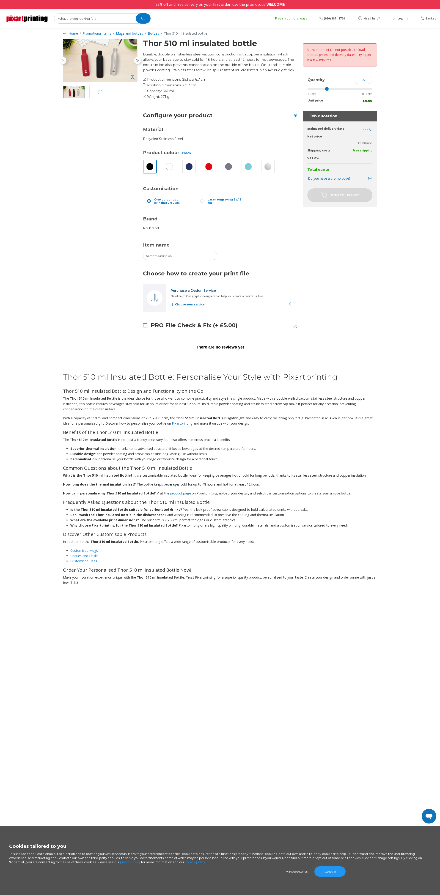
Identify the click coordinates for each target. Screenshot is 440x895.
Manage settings (297, 871)
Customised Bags (83, 561)
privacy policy (130, 862)
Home (73, 33)
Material (153, 129)
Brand (150, 219)
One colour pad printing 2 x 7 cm (167, 201)
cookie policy (195, 862)
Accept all (330, 871)
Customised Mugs (84, 550)
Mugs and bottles (129, 33)
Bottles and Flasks (84, 556)
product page (180, 493)
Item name (156, 245)
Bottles (153, 33)
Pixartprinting (182, 423)
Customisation (161, 188)
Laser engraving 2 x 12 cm (224, 201)
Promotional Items (97, 33)
